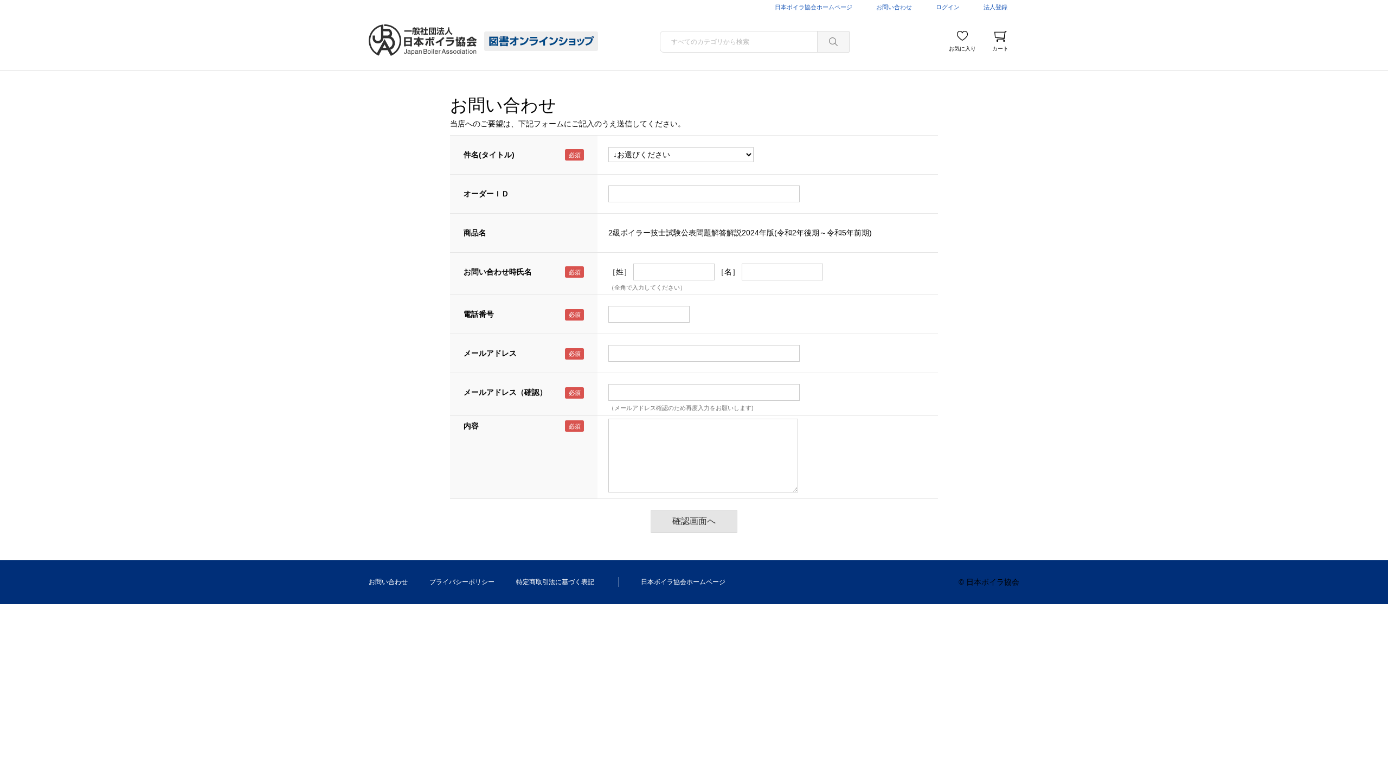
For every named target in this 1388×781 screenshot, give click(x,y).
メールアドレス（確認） (505, 392)
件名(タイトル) (489, 154)
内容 (471, 425)
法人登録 (995, 7)
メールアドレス (490, 353)
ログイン (948, 7)
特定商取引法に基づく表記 (555, 582)
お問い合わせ (894, 7)
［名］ (728, 271)
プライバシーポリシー (461, 582)
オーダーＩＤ (486, 193)
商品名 (475, 232)
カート (1000, 49)
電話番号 (479, 314)
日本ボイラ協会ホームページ (813, 7)
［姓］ (619, 271)
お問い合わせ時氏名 (498, 271)
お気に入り (962, 49)
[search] (833, 42)
